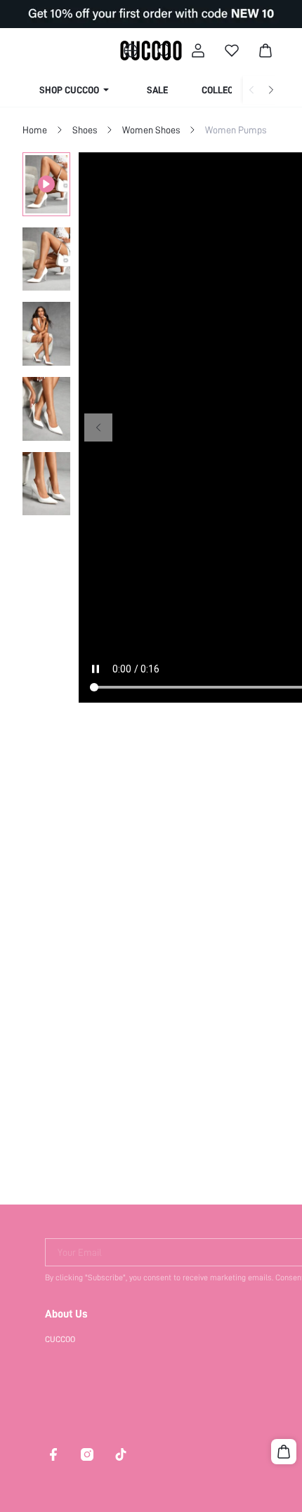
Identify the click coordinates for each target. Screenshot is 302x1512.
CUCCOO (60, 1339)
